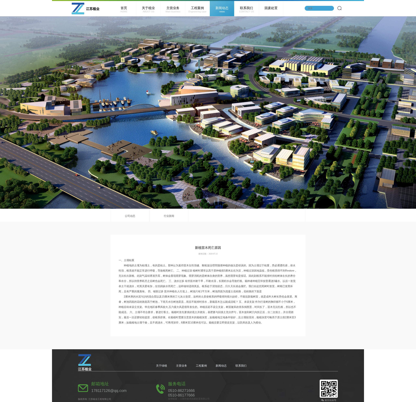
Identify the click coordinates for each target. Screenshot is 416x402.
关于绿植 (162, 365)
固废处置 (271, 8)
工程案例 (197, 9)
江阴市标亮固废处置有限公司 (194, 398)
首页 (123, 9)
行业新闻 (169, 216)
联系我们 (246, 9)
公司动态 (130, 216)
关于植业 (148, 9)
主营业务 (173, 9)
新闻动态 (221, 9)
